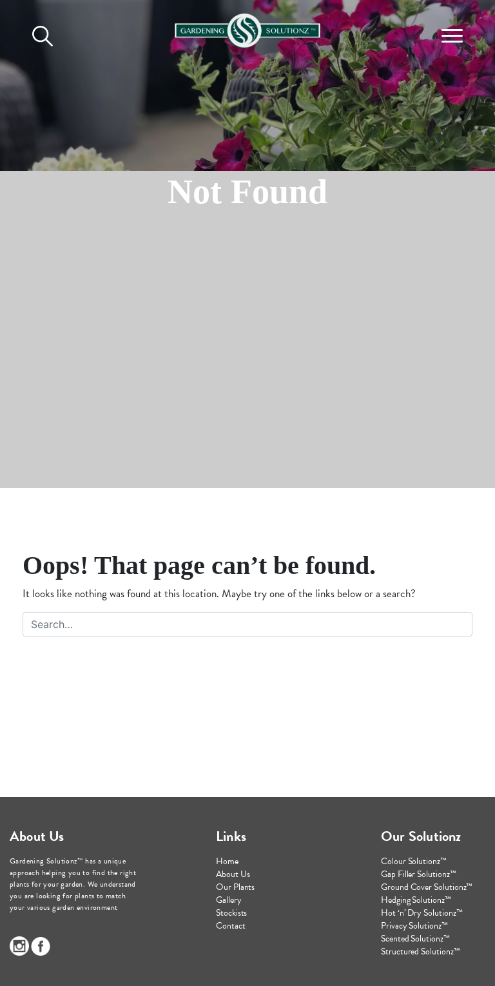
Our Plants (235, 887)
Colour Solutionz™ (414, 861)
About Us (232, 874)
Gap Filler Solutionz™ (418, 874)
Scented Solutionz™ (415, 938)
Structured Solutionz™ (420, 951)
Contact (231, 925)
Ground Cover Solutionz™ (426, 887)
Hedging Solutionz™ (416, 900)
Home (227, 861)
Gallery (229, 900)
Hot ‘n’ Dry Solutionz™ (421, 913)
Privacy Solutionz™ (414, 925)
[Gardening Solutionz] (247, 28)
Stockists (231, 913)
